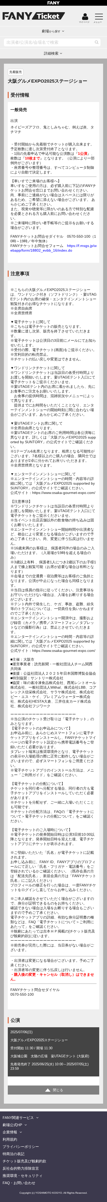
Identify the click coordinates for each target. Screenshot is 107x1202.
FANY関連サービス (18, 1118)
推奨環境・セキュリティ (23, 1176)
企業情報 (10, 1132)
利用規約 (10, 1139)
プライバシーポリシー (21, 1147)
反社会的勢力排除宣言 (21, 1168)
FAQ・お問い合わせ (19, 1183)
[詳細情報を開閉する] (53, 1090)
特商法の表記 (13, 1154)
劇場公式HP (12, 1125)
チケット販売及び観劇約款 (24, 1161)
